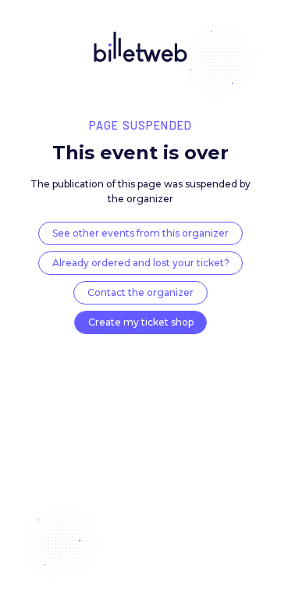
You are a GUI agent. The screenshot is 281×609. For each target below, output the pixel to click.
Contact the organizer (140, 292)
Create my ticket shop (141, 322)
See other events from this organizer (140, 233)
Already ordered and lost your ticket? (140, 263)
